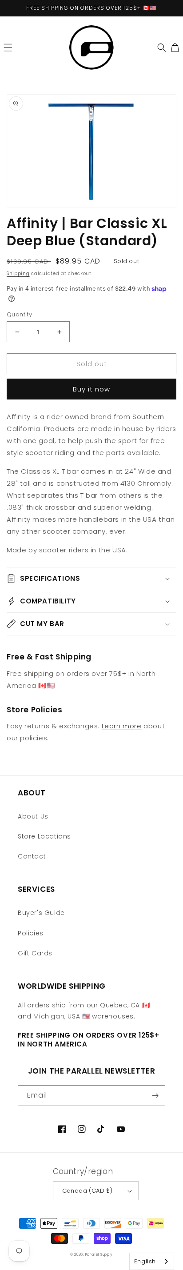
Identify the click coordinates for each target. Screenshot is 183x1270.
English (145, 1261)
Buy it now (91, 389)
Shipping (18, 273)
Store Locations (44, 836)
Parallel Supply (99, 1254)
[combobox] (151, 1261)
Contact (32, 856)
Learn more (122, 726)
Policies (31, 933)
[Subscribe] (155, 1095)
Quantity (19, 314)
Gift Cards (35, 953)
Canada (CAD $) (87, 1190)
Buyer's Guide (41, 912)
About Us (33, 816)
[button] (8, 47)
